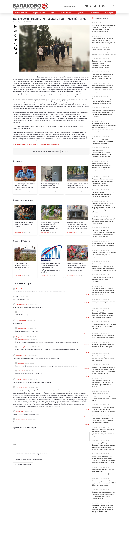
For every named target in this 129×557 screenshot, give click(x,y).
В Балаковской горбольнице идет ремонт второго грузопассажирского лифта (50, 185)
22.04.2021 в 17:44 (36, 347)
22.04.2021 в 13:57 (33, 339)
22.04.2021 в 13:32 (33, 312)
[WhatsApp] (16, 53)
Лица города (109, 13)
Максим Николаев (21, 355)
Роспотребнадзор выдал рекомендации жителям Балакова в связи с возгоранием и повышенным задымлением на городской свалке (104, 128)
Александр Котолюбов (24, 347)
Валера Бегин (22, 328)
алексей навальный (20, 144)
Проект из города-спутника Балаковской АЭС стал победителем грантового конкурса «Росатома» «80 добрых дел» (50, 226)
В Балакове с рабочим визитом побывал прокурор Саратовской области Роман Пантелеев (24, 186)
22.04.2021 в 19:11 (28, 411)
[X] (16, 44)
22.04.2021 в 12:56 (24, 296)
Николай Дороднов (21, 304)
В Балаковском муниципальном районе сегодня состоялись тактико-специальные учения (102, 76)
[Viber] (16, 49)
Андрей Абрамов (21, 337)
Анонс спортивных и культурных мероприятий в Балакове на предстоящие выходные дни (103, 101)
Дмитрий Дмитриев (21, 379)
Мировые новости (39, 13)
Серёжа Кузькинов (21, 419)
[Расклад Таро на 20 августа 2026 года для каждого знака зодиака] (25, 212)
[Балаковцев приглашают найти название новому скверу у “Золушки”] (108, 274)
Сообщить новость (70, 6)
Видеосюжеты (95, 13)
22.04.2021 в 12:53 (30, 289)
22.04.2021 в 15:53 (33, 387)
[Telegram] (16, 40)
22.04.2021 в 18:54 (30, 370)
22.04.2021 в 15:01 (33, 379)
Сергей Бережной (21, 320)
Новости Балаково (21, 13)
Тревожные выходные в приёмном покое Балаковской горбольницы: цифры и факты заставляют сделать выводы (77, 225)
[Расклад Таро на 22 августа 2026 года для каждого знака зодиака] (108, 241)
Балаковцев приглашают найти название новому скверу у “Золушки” (102, 279)
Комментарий (17, 431)
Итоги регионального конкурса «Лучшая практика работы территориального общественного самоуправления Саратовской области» (51, 267)
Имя (14, 444)
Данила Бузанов (33, 144)
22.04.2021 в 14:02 (32, 355)
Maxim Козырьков (23, 312)
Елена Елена (21, 371)
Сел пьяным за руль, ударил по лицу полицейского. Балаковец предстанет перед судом (102, 141)
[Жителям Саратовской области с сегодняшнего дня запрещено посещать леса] (108, 342)
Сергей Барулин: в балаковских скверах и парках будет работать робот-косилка (103, 358)
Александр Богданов (22, 387)
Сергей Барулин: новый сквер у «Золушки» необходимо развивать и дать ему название (77, 185)
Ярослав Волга (20, 289)
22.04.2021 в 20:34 (32, 419)
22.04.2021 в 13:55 (31, 337)
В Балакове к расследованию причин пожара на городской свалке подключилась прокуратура (104, 52)
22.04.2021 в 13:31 (31, 320)
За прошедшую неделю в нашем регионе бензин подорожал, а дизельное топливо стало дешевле (103, 409)
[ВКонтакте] (16, 31)
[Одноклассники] (16, 35)
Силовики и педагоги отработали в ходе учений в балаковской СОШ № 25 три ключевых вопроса (104, 483)
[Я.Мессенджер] (16, 27)
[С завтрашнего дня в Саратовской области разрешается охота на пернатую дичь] (25, 253)
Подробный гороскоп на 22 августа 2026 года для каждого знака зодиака (104, 255)
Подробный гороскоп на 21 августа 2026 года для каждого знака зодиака (104, 326)
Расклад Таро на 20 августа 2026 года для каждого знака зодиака (24, 224)
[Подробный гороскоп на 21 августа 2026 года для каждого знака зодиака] (108, 321)
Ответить (87, 294)
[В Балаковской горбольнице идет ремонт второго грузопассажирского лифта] (51, 173)
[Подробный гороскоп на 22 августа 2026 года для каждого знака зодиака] (108, 250)
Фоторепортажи (66, 13)
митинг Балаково (44, 144)
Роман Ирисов (56, 144)
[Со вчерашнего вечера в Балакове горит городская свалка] (108, 299)
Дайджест (81, 13)
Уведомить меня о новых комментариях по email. (31, 454)
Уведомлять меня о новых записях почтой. (29, 459)
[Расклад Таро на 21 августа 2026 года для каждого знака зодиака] (108, 333)
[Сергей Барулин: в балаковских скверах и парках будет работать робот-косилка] (108, 353)
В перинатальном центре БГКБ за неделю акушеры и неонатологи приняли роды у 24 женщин (103, 194)
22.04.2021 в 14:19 (31, 328)
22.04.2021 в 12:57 (32, 304)
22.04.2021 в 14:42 (29, 363)
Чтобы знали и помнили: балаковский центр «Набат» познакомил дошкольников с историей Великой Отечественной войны (76, 267)
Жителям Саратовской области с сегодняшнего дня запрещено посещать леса (103, 347)
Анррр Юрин (19, 411)
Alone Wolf (21, 363)
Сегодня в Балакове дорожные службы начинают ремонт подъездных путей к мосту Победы (103, 41)
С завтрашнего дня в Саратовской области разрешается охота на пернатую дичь (21, 266)
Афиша (53, 13)
